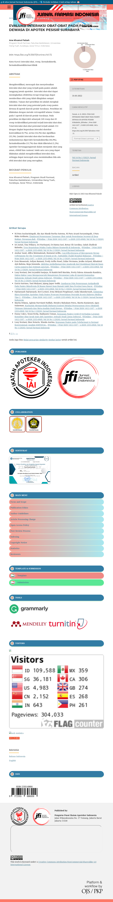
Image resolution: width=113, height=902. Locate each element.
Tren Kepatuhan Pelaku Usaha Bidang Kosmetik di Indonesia (51, 247)
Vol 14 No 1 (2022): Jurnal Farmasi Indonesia (49, 18)
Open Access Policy (19, 525)
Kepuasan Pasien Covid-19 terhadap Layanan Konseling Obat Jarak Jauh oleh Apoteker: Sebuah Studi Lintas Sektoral (57, 315)
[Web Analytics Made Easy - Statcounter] (14, 738)
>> (17, 333)
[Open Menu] (9, 7)
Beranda (13, 18)
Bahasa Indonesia (17, 756)
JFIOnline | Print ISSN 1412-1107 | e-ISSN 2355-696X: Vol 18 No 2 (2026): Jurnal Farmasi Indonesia (58, 249)
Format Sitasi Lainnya (84, 138)
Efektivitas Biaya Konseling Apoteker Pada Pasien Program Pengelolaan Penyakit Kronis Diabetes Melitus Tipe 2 (59, 294)
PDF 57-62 (78, 79)
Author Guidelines (19, 513)
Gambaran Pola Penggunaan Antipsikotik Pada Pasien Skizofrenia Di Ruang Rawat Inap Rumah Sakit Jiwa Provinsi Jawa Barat (57, 284)
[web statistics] (16, 733)
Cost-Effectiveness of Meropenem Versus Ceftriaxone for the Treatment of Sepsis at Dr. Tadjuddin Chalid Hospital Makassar (57, 254)
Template (22, 575)
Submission (23, 582)
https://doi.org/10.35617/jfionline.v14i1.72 (33, 55)
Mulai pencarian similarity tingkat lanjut (42, 339)
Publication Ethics (19, 507)
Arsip (23, 18)
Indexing (14, 536)
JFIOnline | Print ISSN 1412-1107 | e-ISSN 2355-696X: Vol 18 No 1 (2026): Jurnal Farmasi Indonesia (59, 287)
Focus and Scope (18, 502)
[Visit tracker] (10, 650)
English (12, 760)
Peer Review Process (20, 531)
